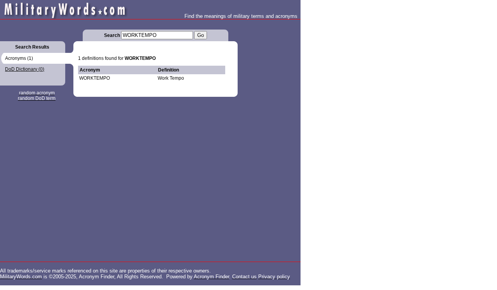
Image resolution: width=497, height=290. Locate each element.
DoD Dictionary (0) (24, 69)
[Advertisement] (269, 136)
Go (200, 35)
